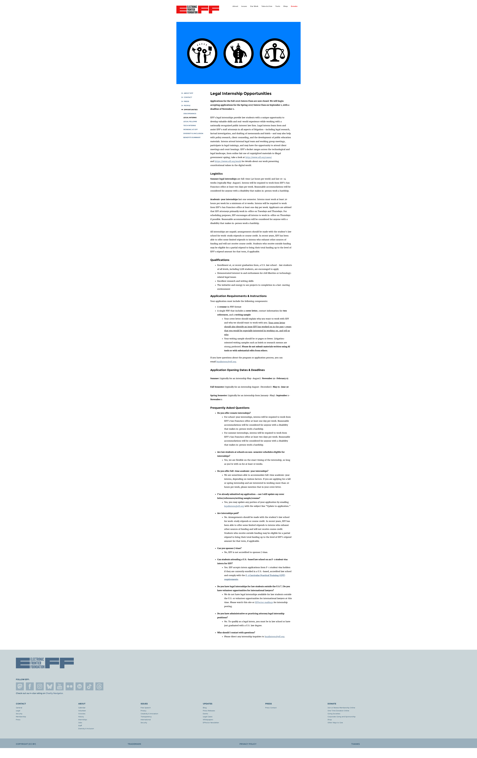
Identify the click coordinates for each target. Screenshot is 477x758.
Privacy (143, 710)
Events (205, 713)
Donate (294, 6)
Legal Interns (190, 117)
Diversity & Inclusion (193, 133)
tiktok (89, 686)
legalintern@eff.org (226, 361)
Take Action (266, 6)
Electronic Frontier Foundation (197, 11)
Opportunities (191, 110)
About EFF (188, 93)
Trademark (134, 744)
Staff (80, 725)
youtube (60, 686)
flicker (70, 686)
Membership (21, 716)
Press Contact (271, 708)
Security (19, 713)
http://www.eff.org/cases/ (258, 157)
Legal (18, 710)
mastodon (20, 686)
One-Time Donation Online (338, 710)
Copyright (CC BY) (26, 744)
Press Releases (209, 710)
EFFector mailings (264, 602)
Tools (277, 6)
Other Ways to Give (335, 722)
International (146, 719)
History (81, 716)
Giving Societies (334, 713)
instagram (40, 686)
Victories (81, 713)
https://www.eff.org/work (228, 161)
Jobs (80, 722)
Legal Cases (207, 716)
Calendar (81, 708)
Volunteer (82, 710)
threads (99, 686)
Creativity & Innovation (149, 713)
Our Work (254, 6)
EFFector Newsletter (211, 722)
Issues (244, 6)
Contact (188, 97)
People (187, 105)
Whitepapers (208, 719)
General (19, 708)
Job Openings (189, 114)
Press (186, 101)
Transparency (146, 716)
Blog (205, 708)
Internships (82, 719)
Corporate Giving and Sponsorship (342, 716)
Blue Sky (50, 686)
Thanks (355, 744)
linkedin (79, 686)
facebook (30, 686)
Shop (285, 6)
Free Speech (146, 708)
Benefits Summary (191, 137)
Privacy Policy (247, 744)
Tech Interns (189, 125)
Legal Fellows (190, 121)
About (235, 6)
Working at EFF (190, 129)
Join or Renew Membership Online (341, 708)
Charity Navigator (54, 693)
